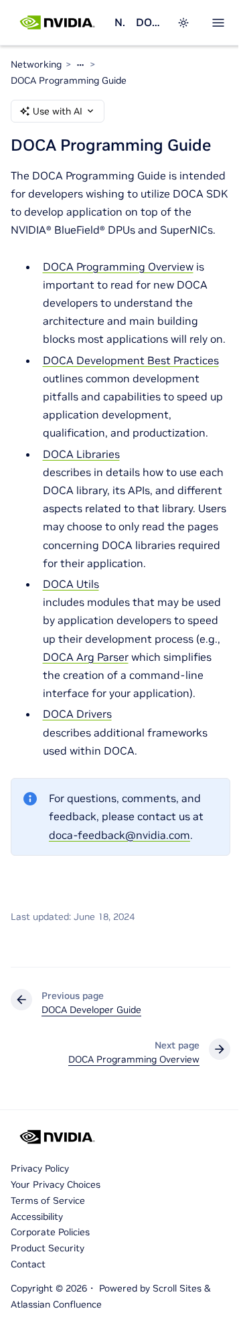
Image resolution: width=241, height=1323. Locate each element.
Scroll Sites (177, 1288)
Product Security (47, 1248)
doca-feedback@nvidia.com (119, 835)
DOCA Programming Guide (69, 80)
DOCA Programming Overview (118, 266)
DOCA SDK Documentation (148, 22)
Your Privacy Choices (55, 1184)
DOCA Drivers (77, 713)
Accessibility (37, 1217)
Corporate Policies (50, 1232)
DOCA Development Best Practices (131, 360)
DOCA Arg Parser (86, 657)
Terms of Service (48, 1200)
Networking (119, 22)
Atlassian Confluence (56, 1304)
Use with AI (57, 111)
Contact (28, 1264)
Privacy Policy (40, 1168)
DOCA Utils (71, 584)
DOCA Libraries (81, 454)
